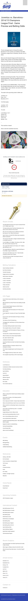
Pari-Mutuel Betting (7, 369)
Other (4, 573)
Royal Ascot (5, 488)
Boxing (4, 564)
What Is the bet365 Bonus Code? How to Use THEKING (14, 403)
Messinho (5, 475)
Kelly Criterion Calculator (8, 276)
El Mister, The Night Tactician (8, 473)
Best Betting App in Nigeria (8, 522)
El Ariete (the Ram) (6, 467)
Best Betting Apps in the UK (8, 508)
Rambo (4, 465)
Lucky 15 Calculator (7, 282)
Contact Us (5, 587)
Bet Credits (5, 381)
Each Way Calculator (7, 270)
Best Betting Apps (6, 514)
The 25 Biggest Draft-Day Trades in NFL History (12, 352)
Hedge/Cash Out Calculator (8, 274)
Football (4, 567)
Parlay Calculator (6, 284)
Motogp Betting (6, 442)
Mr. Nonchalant (6, 459)
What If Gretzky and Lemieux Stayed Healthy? (12, 335)
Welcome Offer (6, 379)
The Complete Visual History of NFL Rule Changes (13, 354)
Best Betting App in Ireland (8, 512)
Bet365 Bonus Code (7, 516)
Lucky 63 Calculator (7, 278)
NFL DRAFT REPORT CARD (8, 337)
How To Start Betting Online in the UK (10, 416)
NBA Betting (5, 440)
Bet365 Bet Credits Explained (8, 531)
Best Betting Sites (6, 520)
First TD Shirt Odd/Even (7, 383)
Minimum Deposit (6, 377)
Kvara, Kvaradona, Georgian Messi (10, 461)
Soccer (4, 575)
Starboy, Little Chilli (6, 456)
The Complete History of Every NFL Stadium (11, 328)
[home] (7, 5)
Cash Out (5, 373)
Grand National (6, 485)
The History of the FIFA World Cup (9, 320)
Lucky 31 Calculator (7, 280)
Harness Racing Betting (7, 426)
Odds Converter (6, 286)
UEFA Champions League (8, 498)
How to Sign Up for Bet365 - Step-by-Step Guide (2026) (14, 400)
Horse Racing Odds (7, 428)
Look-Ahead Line (6, 364)
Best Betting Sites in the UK (8, 525)
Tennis (4, 577)
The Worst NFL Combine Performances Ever (11, 333)
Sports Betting (6, 371)
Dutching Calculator (7, 288)
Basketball (5, 562)
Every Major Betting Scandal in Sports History (12, 325)
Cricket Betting (6, 444)
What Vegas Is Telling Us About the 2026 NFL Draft (13, 547)
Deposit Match (6, 375)
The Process (5, 463)
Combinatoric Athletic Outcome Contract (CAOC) (12, 366)
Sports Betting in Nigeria (8, 529)
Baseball (4, 560)
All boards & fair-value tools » (7, 195)
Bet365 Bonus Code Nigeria (8, 518)
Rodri (4, 469)
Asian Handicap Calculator (8, 268)
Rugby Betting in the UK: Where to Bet (10, 412)
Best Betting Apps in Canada (8, 510)
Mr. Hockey (5, 471)
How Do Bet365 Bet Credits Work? (9, 418)
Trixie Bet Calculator (7, 272)
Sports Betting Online (7, 527)
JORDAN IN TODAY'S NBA (8, 339)
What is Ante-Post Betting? (8, 430)
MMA (4, 571)
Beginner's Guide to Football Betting (10, 424)
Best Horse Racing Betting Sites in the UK (11, 414)
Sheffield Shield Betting (7, 446)
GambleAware (18, 161)
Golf (3, 569)
